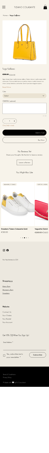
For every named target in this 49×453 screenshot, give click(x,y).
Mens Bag (6, 286)
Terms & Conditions (9, 374)
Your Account (7, 322)
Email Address (8, 342)
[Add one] (14, 121)
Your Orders (7, 315)
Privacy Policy (7, 377)
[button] (45, 7)
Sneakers (6, 293)
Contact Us (6, 312)
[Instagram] (3, 250)
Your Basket (6, 319)
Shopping (6, 281)
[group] (24, 208)
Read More (6, 87)
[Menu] (4, 7)
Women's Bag (7, 289)
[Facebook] (7, 250)
